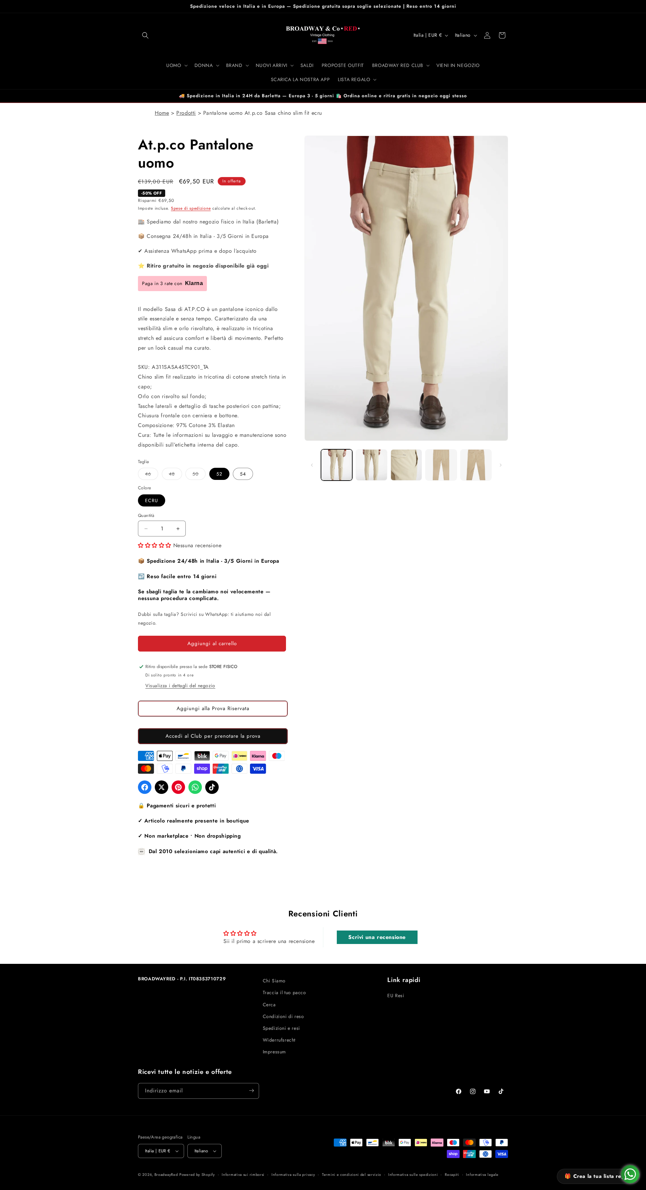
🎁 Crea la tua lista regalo (598, 1176)
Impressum (274, 1051)
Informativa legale (482, 1174)
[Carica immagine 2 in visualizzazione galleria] (371, 465)
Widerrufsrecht (279, 1039)
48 (175, 475)
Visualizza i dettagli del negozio (180, 685)
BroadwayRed (166, 1174)
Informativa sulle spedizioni (413, 1174)
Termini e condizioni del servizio (351, 1174)
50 (199, 475)
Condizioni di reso (283, 1016)
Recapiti (452, 1174)
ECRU (151, 500)
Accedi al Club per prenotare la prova (213, 736)
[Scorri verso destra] (500, 465)
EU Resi (395, 995)
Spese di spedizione (191, 209)
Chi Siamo (274, 980)
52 (219, 474)
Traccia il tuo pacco (284, 992)
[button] (145, 35)
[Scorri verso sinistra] (311, 465)
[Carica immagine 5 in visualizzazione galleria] (476, 465)
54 (243, 474)
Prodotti (186, 113)
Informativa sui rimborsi (243, 1174)
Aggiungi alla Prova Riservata (213, 708)
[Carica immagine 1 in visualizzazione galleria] (336, 465)
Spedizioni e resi (281, 1027)
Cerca (269, 1004)
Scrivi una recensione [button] (377, 937)
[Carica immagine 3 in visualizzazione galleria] (406, 465)
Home (162, 113)
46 (151, 475)
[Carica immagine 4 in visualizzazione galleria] (441, 465)
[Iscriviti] (251, 1090)
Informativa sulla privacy (293, 1174)
